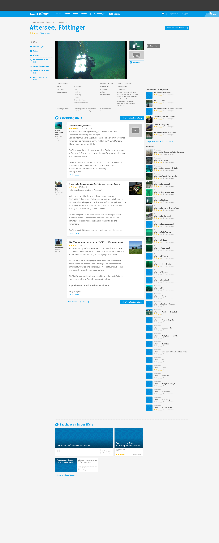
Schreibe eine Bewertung (177, 28)
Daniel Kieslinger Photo (59, 132)
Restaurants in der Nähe (40, 72)
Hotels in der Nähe (41, 66)
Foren (75, 14)
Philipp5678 (59, 247)
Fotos (35, 51)
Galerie (67, 14)
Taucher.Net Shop (212, 14)
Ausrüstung (86, 14)
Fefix (57, 189)
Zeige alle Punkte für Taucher (159, 141)
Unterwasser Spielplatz (80, 125)
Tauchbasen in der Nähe (40, 61)
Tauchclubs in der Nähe (40, 78)
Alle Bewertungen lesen (78, 302)
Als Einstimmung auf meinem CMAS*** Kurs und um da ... (97, 242)
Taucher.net (39, 13)
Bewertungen (38, 46)
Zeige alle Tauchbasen (65, 475)
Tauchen (57, 14)
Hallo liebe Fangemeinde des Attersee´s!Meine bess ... (94, 184)
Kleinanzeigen (100, 14)
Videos (36, 55)
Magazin (114, 14)
